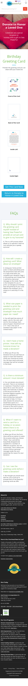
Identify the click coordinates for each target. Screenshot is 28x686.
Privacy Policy (11, 668)
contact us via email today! (15, 555)
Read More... (14, 628)
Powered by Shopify (14, 675)
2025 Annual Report (18, 606)
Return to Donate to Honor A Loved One (14, 194)
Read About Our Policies (7, 509)
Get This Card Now (14, 186)
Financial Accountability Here (16, 591)
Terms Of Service (21, 668)
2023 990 (3, 606)
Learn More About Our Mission (8, 508)
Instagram (3, 519)
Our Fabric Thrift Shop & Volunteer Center (11, 524)
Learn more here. (5, 651)
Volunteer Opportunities (7, 558)
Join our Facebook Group (7, 521)
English (19, 1)
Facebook (3, 515)
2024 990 (9, 606)
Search (5, 668)
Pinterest (3, 517)
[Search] (25, 9)
